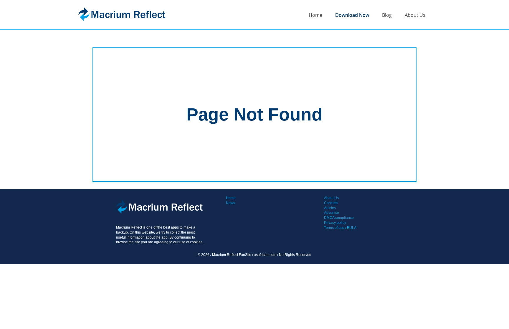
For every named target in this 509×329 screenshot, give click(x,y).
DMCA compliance (339, 218)
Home (315, 15)
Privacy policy (335, 223)
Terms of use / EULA (340, 228)
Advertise (331, 213)
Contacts (331, 203)
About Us (415, 15)
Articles (330, 208)
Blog (387, 15)
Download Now (352, 15)
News (230, 203)
